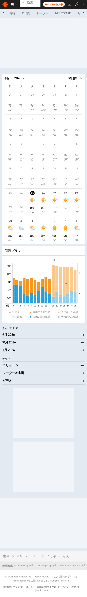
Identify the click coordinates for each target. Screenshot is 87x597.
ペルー (34, 556)
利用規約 (7, 587)
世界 (6, 556)
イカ (66, 556)
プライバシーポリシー (24, 587)
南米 (19, 556)
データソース (41, 590)
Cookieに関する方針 (46, 587)
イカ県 (51, 556)
